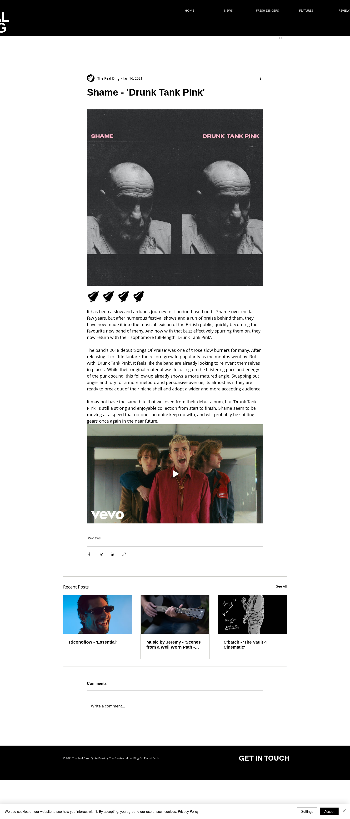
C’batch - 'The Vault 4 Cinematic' (245, 645)
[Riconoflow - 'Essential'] (97, 614)
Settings (307, 811)
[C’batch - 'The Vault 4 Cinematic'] (252, 614)
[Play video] (175, 473)
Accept (329, 811)
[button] (281, 38)
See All (281, 586)
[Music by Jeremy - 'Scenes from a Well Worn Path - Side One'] (175, 614)
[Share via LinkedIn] (112, 554)
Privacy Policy (188, 811)
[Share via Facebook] (89, 554)
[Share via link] (124, 554)
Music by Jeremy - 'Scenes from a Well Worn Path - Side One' (173, 645)
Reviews (94, 538)
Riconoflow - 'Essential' (93, 642)
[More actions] (260, 78)
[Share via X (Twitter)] (101, 554)
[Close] (344, 811)
